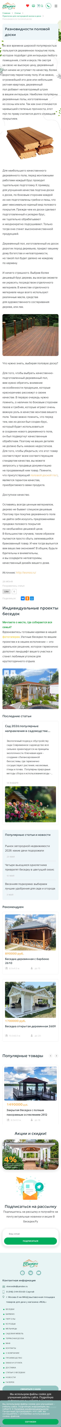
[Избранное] (27, 6)
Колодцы (11, 1324)
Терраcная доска (15, 1338)
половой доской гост (44, 475)
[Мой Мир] (32, 598)
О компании (12, 1353)
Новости (11, 1377)
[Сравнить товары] (33, 5)
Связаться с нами (30, 1389)
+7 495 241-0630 (48, 6)
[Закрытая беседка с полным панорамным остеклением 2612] (30, 1088)
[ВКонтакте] (23, 598)
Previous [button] (50, 1056)
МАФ (8, 1343)
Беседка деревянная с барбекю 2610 (27, 961)
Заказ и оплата (14, 1363)
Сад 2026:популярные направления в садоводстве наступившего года (26, 728)
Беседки (10, 1309)
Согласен (30, 1422)
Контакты (11, 1348)
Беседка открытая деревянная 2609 (30, 1026)
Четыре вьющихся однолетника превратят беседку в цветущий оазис (29, 867)
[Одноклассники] (27, 598)
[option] (30, 1094)
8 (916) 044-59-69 (15, 1292)
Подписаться (30, 1241)
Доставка (11, 1367)
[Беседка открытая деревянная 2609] (30, 1001)
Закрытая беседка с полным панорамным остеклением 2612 (27, 1112)
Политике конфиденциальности (31, 1409)
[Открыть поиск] (42, 6)
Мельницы (11, 1329)
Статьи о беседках (15, 1372)
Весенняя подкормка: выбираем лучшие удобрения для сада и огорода (30, 886)
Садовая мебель (14, 1333)
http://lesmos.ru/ (26, 572)
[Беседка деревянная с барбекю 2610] (30, 934)
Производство (14, 1358)
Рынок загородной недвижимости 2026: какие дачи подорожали (27, 848)
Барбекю (10, 1314)
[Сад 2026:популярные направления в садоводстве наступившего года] (30, 803)
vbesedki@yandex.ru (17, 1286)
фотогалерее (11, 636)
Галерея (10, 1382)
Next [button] (56, 1056)
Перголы (10, 1319)
